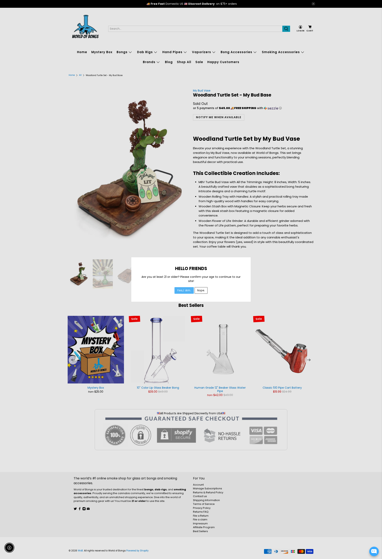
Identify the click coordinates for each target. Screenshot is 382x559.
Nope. (201, 290)
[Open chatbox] (374, 551)
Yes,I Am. (184, 290)
